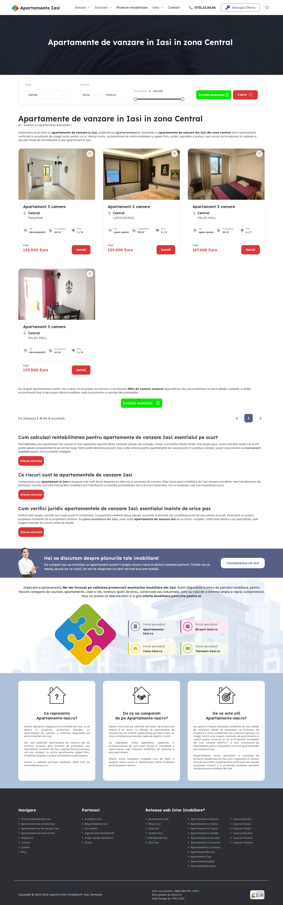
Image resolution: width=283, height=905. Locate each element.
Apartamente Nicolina (203, 866)
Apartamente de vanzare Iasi (38, 823)
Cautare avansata (138, 403)
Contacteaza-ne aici (243, 563)
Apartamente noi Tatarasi (205, 847)
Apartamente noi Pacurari (205, 842)
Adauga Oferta (243, 7)
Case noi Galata (242, 828)
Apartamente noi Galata (205, 833)
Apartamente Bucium (203, 852)
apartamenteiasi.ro (128, 132)
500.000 (158, 91)
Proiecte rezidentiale (132, 7)
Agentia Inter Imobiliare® (99, 833)
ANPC (195, 890)
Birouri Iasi (154, 823)
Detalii (81, 250)
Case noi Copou (242, 823)
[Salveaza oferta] (90, 153)
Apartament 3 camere (44, 206)
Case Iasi (153, 828)
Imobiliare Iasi (93, 819)
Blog (23, 852)
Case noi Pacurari (243, 837)
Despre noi (27, 837)
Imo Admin (91, 828)
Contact (174, 7)
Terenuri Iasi (155, 833)
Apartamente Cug (201, 856)
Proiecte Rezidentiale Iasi (35, 819)
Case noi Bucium (242, 819)
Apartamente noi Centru (204, 823)
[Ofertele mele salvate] (267, 7)
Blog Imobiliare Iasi (96, 823)
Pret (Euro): (148, 91)
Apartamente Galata (202, 861)
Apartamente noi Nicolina (205, 837)
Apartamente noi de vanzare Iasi (40, 828)
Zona (28, 84)
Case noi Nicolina (242, 833)
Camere (84, 84)
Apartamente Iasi (158, 819)
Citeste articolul (31, 460)
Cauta (242, 94)
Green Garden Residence (99, 837)
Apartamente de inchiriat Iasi (38, 833)
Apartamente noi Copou (204, 828)
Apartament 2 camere (129, 206)
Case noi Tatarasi (243, 842)
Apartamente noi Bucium (205, 819)
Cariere (25, 847)
